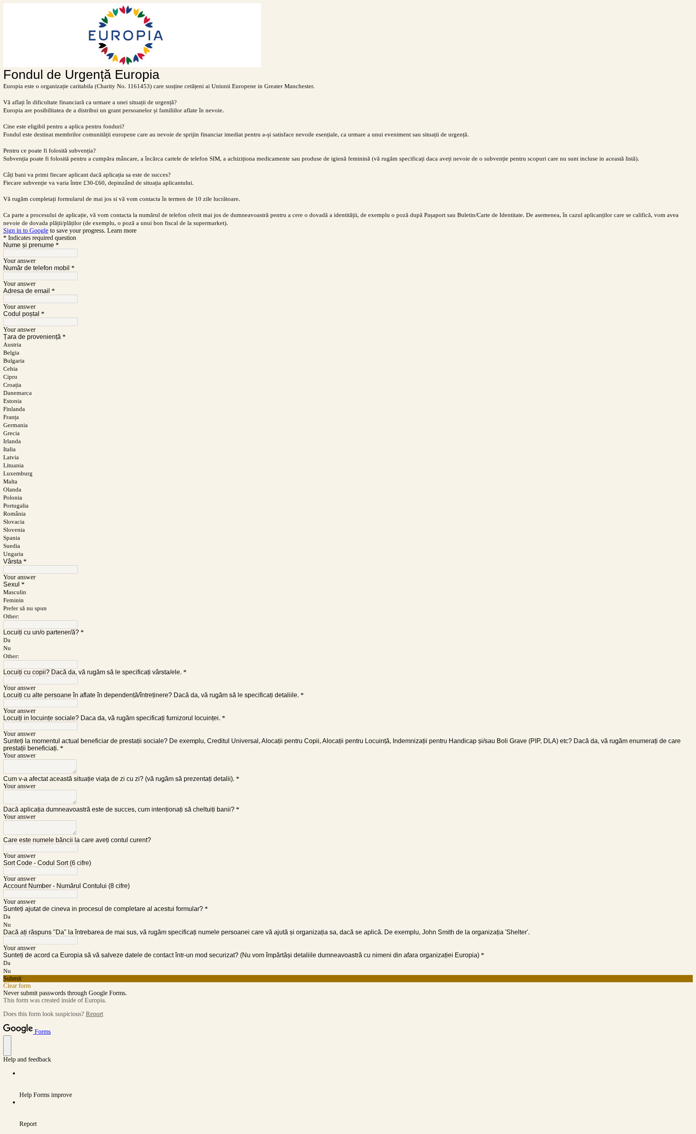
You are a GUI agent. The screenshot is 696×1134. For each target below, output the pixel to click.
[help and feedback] (7, 1045)
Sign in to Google (25, 230)
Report (94, 1013)
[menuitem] (356, 1084)
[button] (348, 978)
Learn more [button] (122, 230)
